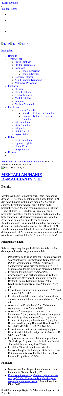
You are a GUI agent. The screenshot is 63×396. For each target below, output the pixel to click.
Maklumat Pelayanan (26, 83)
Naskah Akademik (24, 104)
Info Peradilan (22, 122)
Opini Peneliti (22, 131)
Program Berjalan (31, 71)
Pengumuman (22, 149)
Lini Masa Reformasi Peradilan (38, 113)
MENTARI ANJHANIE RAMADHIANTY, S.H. (21, 176)
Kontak (12, 152)
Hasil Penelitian (23, 92)
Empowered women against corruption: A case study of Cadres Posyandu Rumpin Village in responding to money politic (33, 378)
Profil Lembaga (23, 61)
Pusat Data (13, 107)
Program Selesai (30, 74)
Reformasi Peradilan (25, 110)
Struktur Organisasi (25, 64)
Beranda (12, 55)
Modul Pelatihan (23, 98)
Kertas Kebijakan (24, 95)
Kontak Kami (9, 8)
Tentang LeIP (15, 58)
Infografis (20, 128)
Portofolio (20, 68)
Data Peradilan (22, 125)
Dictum (19, 89)
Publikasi (13, 86)
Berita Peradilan (23, 140)
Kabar (11, 137)
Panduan (19, 101)
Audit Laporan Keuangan (28, 80)
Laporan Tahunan (24, 77)
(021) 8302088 (10, 2)
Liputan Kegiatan (24, 143)
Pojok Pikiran (22, 134)
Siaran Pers (21, 146)
